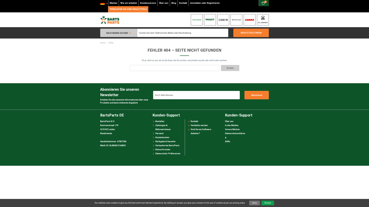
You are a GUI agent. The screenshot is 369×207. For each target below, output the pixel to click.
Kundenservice (148, 3)
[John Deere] (197, 19)
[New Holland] (236, 19)
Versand (159, 133)
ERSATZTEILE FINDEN (251, 33)
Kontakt (183, 3)
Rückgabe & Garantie (165, 141)
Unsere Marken (232, 129)
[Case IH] (223, 19)
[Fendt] (210, 19)
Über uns (163, 3)
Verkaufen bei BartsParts (167, 145)
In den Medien (231, 125)
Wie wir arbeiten (128, 3)
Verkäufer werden (199, 125)
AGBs (227, 141)
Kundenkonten (162, 137)
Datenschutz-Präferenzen (167, 153)
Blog (173, 3)
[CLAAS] (249, 19)
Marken (113, 3)
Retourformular (162, 149)
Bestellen (159, 121)
